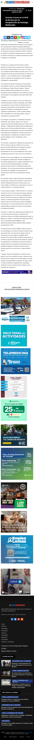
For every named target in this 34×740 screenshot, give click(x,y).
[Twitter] (15, 619)
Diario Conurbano (28, 732)
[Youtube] (18, 619)
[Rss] (22, 619)
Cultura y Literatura (7, 642)
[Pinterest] (15, 37)
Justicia (3, 633)
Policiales (4, 631)
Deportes (4, 637)
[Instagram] (22, 37)
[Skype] (28, 37)
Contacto (22, 736)
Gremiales (4, 635)
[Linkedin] (11, 37)
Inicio (3, 624)
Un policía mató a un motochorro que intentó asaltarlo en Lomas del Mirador (22, 674)
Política (3, 626)
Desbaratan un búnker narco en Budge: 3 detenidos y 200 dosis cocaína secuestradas (21, 685)
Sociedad (4, 628)
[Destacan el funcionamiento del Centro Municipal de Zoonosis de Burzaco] (6, 663)
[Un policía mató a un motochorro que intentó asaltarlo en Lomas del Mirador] (6, 673)
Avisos (28, 736)
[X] (8, 37)
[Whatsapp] (18, 37)
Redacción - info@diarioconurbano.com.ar (17, 288)
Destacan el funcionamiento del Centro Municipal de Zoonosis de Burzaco (22, 665)
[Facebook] (5, 37)
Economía (4, 639)
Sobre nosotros (13, 736)
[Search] (32, 2)
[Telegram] (25, 37)
